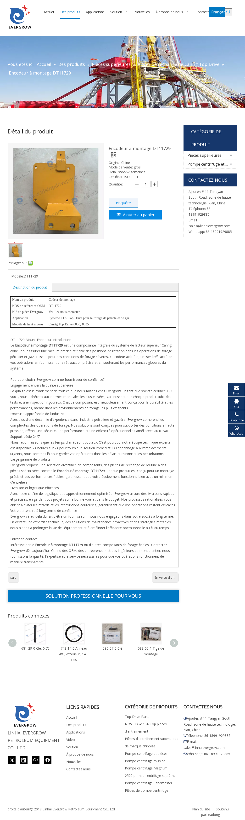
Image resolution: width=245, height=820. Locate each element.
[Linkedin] (24, 760)
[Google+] (35, 760)
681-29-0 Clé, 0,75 (35, 648)
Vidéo (70, 739)
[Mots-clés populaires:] (228, 12)
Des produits (76, 724)
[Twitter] (12, 760)
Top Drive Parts (137, 716)
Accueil (71, 717)
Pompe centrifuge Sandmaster (148, 783)
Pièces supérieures (205, 155)
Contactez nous (78, 769)
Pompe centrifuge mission (145, 761)
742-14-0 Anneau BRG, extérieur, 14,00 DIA (73, 654)
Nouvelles (74, 761)
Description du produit (30, 287)
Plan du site (201, 809)
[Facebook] (47, 760)
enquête (123, 202)
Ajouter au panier (139, 214)
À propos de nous (80, 754)
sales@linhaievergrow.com (209, 226)
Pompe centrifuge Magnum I (147, 768)
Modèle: (17, 276)
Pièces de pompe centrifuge (146, 790)
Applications (75, 732)
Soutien (72, 747)
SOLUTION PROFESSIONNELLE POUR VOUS (93, 596)
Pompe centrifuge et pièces (212, 164)
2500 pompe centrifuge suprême (150, 775)
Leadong (213, 814)
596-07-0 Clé (112, 648)
